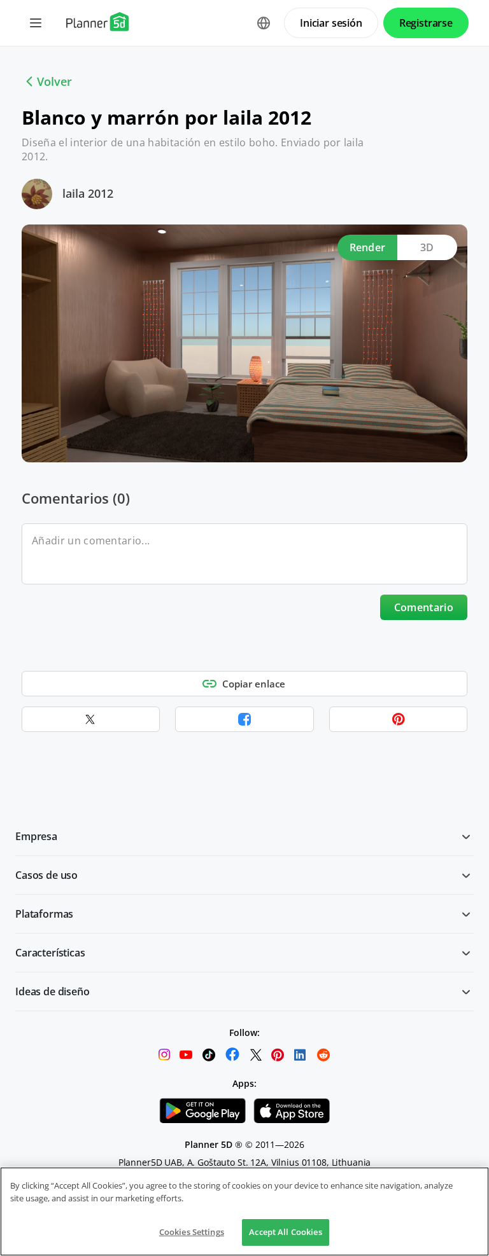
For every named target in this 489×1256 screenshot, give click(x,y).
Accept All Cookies (285, 1232)
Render (368, 247)
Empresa (36, 836)
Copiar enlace (253, 683)
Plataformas (44, 914)
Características (50, 953)
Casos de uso (46, 875)
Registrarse (426, 23)
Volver (54, 81)
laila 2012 (87, 193)
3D (427, 247)
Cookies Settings (191, 1232)
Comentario (423, 607)
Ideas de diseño (52, 991)
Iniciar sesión (331, 23)
